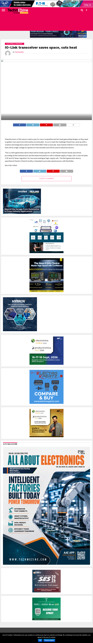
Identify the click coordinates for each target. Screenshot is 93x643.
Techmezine (19, 52)
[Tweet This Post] (39, 170)
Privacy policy (49, 640)
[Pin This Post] (53, 170)
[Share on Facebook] (26, 170)
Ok (40, 640)
